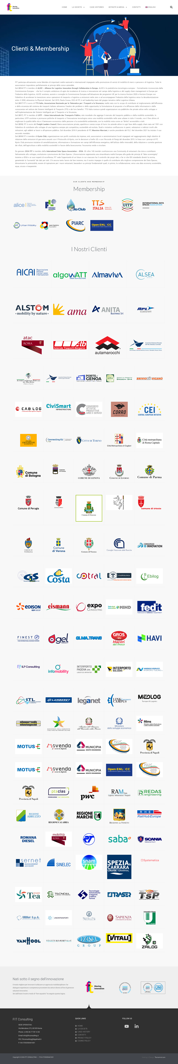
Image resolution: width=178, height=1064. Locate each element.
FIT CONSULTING (31, 1057)
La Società (77, 7)
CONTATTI (136, 7)
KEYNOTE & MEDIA (116, 7)
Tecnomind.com (160, 1057)
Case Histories (97, 7)
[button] (171, 7)
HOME (64, 7)
